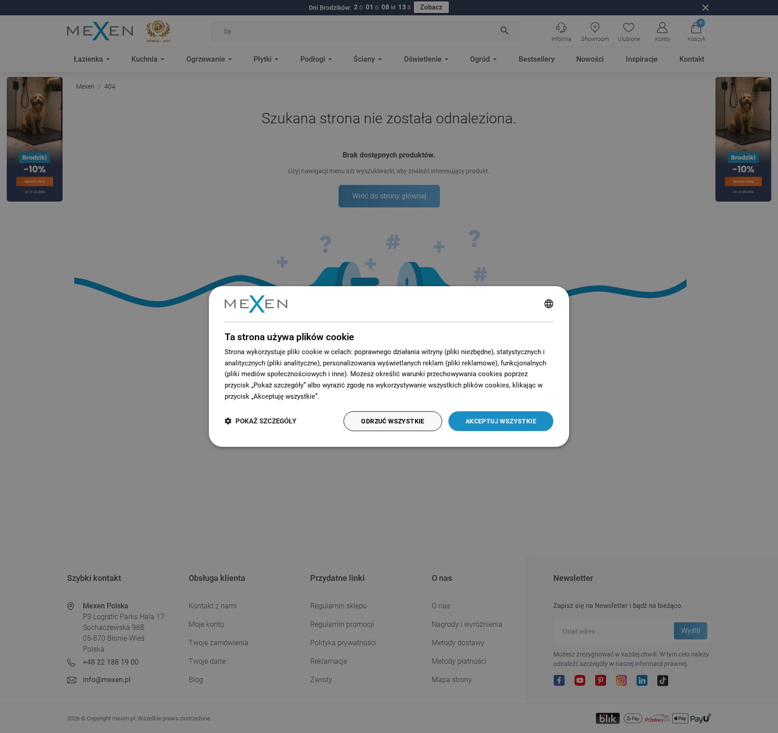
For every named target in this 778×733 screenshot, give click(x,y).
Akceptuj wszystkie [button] (501, 421)
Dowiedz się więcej (350, 396)
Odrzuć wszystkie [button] (392, 421)
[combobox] (548, 304)
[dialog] (389, 366)
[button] (260, 421)
